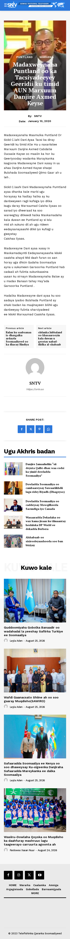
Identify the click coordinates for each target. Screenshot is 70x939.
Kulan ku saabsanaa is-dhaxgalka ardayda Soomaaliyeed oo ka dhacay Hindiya (18, 338)
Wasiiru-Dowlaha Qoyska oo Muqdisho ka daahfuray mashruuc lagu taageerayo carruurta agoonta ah (33, 840)
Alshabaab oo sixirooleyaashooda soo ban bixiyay (44, 541)
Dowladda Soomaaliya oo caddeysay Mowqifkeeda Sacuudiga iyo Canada (42, 505)
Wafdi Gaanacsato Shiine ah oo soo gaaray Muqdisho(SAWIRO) (31, 699)
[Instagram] (18, 875)
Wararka (46, 57)
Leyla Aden (16, 640)
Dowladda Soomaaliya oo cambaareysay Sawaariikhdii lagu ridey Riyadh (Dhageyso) (45, 488)
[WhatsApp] (48, 429)
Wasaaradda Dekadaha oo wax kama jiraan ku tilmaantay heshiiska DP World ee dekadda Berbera (46, 523)
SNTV (38, 116)
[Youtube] (40, 875)
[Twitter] (30, 429)
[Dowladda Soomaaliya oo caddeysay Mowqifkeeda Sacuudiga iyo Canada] (13, 505)
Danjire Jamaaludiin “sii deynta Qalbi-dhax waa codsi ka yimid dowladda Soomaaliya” (45, 469)
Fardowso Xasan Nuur (22, 850)
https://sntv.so (35, 389)
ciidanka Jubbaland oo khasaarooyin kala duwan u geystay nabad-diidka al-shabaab (50, 338)
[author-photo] (6, 640)
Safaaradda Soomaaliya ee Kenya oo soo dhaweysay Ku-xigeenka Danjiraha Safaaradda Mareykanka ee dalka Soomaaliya (33, 769)
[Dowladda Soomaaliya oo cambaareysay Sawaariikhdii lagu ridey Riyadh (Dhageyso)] (13, 487)
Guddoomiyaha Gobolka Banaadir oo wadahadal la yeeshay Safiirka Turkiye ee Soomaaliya (33, 631)
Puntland (24, 57)
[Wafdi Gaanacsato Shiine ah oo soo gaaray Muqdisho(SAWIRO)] (35, 670)
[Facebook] (21, 429)
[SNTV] (35, 367)
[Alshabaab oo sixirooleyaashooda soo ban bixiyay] (13, 541)
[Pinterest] (39, 429)
